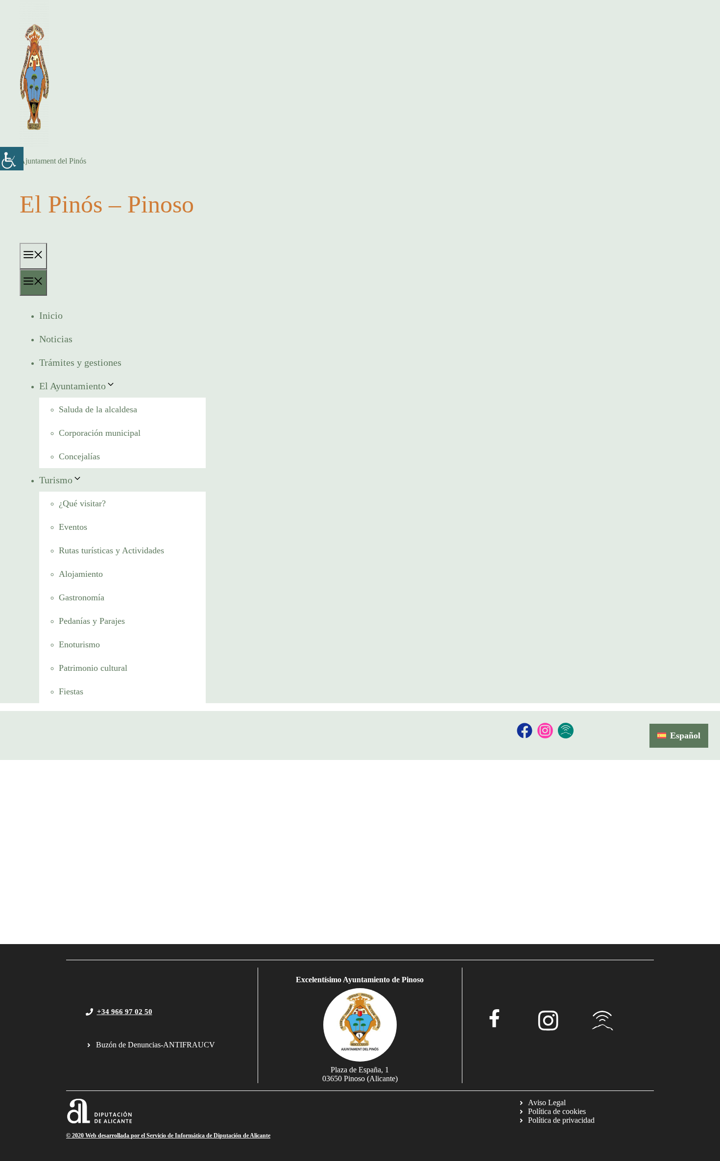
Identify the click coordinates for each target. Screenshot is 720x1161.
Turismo (55, 479)
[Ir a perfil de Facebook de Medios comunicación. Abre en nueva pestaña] (524, 730)
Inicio (51, 315)
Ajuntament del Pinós (53, 161)
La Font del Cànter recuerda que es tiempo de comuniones (193, 845)
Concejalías (79, 456)
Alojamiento (81, 574)
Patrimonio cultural (93, 668)
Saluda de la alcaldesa (98, 409)
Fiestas (71, 691)
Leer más (24, 912)
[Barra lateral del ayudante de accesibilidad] (12, 158)
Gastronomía (81, 597)
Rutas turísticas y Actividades (111, 550)
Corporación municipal (100, 433)
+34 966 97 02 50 (124, 1012)
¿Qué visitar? (82, 503)
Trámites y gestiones (80, 362)
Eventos (73, 527)
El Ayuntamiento (72, 385)
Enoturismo (79, 644)
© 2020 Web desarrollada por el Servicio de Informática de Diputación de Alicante (168, 1135)
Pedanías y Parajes (92, 621)
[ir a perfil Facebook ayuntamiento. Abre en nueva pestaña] (494, 1018)
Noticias (55, 338)
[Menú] (33, 256)
